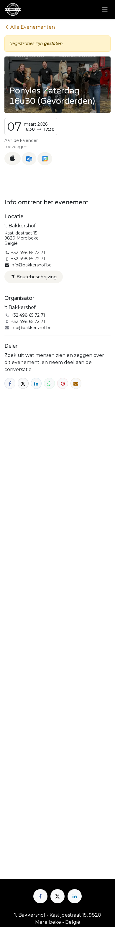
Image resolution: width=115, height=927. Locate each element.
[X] (23, 383)
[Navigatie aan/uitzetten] (105, 10)
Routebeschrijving (36, 277)
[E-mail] (75, 383)
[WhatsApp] (49, 383)
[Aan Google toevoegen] (44, 158)
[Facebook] (9, 383)
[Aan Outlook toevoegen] (29, 158)
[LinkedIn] (36, 383)
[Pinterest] (62, 383)
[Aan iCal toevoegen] (12, 158)
